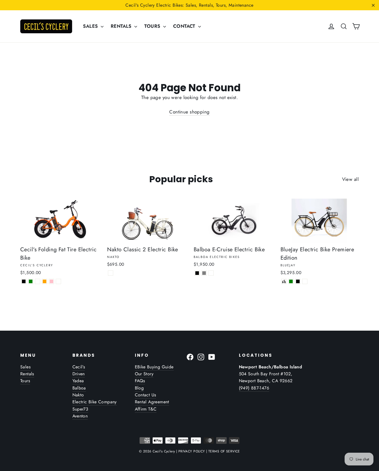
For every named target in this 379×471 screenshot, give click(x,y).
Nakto (78, 395)
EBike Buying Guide (154, 367)
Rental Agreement (152, 402)
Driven (78, 374)
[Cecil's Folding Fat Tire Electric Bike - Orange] (44, 281)
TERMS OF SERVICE (224, 451)
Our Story (144, 374)
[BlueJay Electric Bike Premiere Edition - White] (304, 281)
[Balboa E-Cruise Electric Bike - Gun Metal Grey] (204, 273)
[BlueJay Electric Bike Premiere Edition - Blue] (284, 281)
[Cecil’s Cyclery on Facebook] (190, 356)
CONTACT (185, 26)
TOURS (153, 26)
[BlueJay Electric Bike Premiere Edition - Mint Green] (291, 281)
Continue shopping (189, 111)
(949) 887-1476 (254, 388)
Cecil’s (78, 367)
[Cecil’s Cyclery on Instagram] (201, 356)
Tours (25, 381)
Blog (139, 388)
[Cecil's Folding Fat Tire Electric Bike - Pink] (51, 281)
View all (350, 179)
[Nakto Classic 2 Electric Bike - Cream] (110, 273)
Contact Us (145, 395)
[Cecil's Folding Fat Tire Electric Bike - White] (37, 281)
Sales (25, 367)
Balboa (79, 388)
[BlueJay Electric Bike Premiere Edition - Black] (297, 281)
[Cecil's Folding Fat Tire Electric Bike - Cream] (58, 281)
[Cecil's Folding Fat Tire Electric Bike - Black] (23, 281)
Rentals (27, 374)
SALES (91, 26)
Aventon (80, 416)
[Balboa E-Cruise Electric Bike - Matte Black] (197, 273)
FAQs (140, 381)
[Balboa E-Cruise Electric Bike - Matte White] (211, 273)
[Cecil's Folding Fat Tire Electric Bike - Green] (30, 281)
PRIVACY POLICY (191, 451)
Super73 (80, 409)
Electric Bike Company (94, 402)
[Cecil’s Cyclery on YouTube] (211, 356)
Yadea (78, 381)
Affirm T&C (146, 409)
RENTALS (122, 26)
